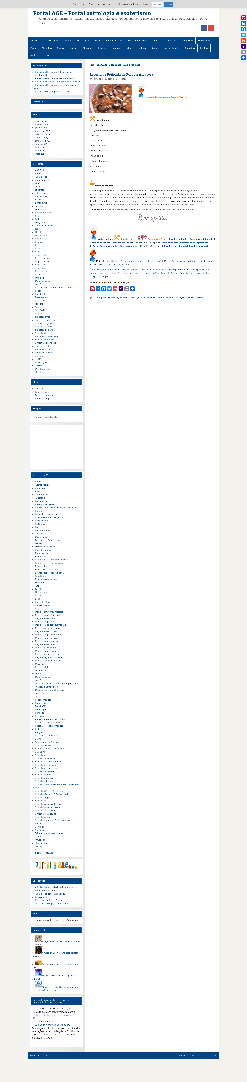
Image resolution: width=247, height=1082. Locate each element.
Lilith (37, 248)
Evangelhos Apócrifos (46, 579)
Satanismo (40, 752)
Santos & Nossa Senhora (47, 742)
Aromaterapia (41, 494)
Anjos (97, 40)
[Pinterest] (243, 18)
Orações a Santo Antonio (47, 687)
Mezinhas (47, 48)
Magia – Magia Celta (45, 621)
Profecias (39, 713)
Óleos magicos (42, 281)
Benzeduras (41, 203)
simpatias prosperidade (46, 336)
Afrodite (160, 261)
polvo (146, 297)
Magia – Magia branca (46, 618)
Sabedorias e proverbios (47, 735)
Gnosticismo (41, 589)
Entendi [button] (169, 4)
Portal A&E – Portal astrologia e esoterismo (92, 13)
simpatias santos (43, 346)
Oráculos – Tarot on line (46, 696)
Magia (33, 48)
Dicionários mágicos (45, 546)
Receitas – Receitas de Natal (49, 722)
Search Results (171, 48)
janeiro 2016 (41, 127)
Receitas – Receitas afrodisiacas (50, 719)
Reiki (37, 729)
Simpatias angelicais (144, 273)
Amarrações (83, 40)
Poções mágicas (43, 700)
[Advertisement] (56, 447)
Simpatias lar (41, 333)
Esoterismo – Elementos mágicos (51, 559)
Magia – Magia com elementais (50, 625)
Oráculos (88, 48)
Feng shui (40, 222)
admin (111, 79)
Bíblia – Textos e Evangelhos (49, 517)
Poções (38, 291)
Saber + (129, 48)
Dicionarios (40, 209)
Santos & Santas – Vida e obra (49, 748)
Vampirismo (41, 843)
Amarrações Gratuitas (45, 180)
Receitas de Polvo (157, 239)
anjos (37, 186)
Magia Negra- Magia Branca (48, 900)
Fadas (38, 219)
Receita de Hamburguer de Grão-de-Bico (55, 78)
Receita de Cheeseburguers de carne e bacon (58, 81)
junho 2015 (40, 150)
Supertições (41, 830)
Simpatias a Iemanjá (45, 758)
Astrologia (40, 498)
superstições (41, 362)
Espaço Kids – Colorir (45, 569)
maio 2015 (40, 154)
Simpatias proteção (44, 339)
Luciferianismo (42, 605)
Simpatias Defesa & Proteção (49, 791)
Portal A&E (40, 294)
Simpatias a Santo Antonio (48, 761)
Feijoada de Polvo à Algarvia (129, 297)
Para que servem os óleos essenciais (53, 287)
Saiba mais (157, 4)
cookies (39, 206)
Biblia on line (41, 520)
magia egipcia (42, 261)
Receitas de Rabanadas (202, 239)
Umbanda (35, 55)
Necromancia (41, 670)
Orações (74, 48)
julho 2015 (40, 147)
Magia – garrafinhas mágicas (49, 612)
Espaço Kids (41, 566)
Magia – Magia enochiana (47, 641)
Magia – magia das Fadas (47, 628)
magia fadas (41, 264)
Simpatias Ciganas (44, 323)
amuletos (39, 183)
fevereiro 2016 (42, 124)
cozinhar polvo (99, 297)
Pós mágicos (41, 297)
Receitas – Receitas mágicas (49, 726)
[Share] (243, 58)
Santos (155, 48)
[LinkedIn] (243, 23)
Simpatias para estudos (46, 810)
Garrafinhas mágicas (45, 225)
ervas (37, 216)
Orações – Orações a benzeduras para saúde (57, 683)
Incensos (39, 242)
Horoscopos (204, 40)
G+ (46, 1056)
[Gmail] (243, 40)
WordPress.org (42, 398)
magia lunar (41, 268)
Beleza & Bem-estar (137, 40)
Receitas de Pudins (178, 239)
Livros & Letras (42, 602)
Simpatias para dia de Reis (48, 804)
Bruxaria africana (43, 530)
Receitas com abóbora (175, 246)
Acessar (39, 388)
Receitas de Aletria (144, 242)
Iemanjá (39, 238)
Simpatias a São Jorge (46, 768)
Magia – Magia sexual (45, 651)
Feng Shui (187, 40)
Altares (67, 40)
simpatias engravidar (45, 330)
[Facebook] (243, 29)
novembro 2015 (42, 134)
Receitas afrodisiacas (151, 246)
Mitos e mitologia (43, 667)
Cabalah (39, 533)
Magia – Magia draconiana (48, 634)
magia (38, 251)
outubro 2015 (41, 137)
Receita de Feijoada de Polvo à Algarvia (121, 74)
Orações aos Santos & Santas (49, 690)
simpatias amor (42, 317)
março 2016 (41, 121)
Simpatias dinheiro (44, 326)
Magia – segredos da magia (48, 657)
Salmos (142, 48)
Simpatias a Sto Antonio (166, 273)
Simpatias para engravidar (192, 273)
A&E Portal (35, 40)
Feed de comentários (45, 395)
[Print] (243, 52)
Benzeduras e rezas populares (50, 514)
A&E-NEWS (52, 40)
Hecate (38, 232)
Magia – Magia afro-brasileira (49, 615)
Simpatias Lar (41, 800)
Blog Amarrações (43, 897)
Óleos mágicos (42, 677)
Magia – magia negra (45, 647)
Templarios (40, 836)
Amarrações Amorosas (46, 890)
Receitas (102, 48)
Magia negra (41, 271)
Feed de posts (42, 392)
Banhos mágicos (114, 40)
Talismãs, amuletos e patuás (49, 833)
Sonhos (204, 48)
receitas (122, 79)
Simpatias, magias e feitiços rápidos (52, 820)
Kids (37, 245)
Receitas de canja (197, 246)
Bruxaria (39, 527)
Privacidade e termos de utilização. (51, 1024)
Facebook (34, 1056)
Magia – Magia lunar (45, 644)
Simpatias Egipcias (44, 797)
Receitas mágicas (129, 246)
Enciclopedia (41, 553)
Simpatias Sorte (42, 817)
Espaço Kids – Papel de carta (49, 573)
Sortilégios (40, 827)
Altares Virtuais (42, 485)
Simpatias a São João (45, 765)
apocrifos (39, 190)
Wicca (49, 55)
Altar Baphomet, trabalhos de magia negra (56, 887)
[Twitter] (243, 35)
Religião (116, 48)
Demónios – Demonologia (48, 540)
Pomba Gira (41, 703)
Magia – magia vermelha (47, 654)
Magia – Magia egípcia (46, 638)
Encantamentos (121, 264)
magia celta (41, 255)
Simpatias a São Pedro (46, 771)
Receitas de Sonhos (100, 242)
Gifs (37, 229)
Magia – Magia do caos (46, 631)
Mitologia (39, 278)
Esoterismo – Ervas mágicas (49, 563)
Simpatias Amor (98, 269)
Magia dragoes (42, 258)
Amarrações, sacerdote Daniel (50, 894)
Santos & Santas (43, 745)
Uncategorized (42, 369)
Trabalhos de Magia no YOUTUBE (51, 903)
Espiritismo (40, 576)
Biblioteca (40, 524)
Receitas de (161, 242)
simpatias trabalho (44, 352)
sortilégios (40, 359)
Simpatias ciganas (129, 269)
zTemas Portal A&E (44, 853)
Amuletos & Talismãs (187, 269)
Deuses (156, 40)
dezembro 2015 (42, 131)
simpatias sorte (42, 349)
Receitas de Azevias (122, 242)
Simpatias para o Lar (105, 276)
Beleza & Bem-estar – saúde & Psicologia (55, 507)
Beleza (115, 261)
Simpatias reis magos (45, 343)
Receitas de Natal (109, 246)
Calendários (41, 537)
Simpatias (189, 48)
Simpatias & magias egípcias (161, 269)
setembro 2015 (42, 141)
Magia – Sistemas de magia (48, 660)
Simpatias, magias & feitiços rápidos (189, 261)
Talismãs (39, 365)
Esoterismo (171, 40)
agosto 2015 (41, 144)
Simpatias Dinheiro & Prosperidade (116, 273)
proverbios (40, 300)
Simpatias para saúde (45, 814)
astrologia (40, 193)
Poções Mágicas (147, 261)
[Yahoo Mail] (243, 46)
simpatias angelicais (45, 320)
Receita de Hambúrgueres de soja (52, 91)
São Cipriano (41, 310)
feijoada (111, 297)
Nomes (60, 48)
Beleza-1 (39, 511)
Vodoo (38, 846)
